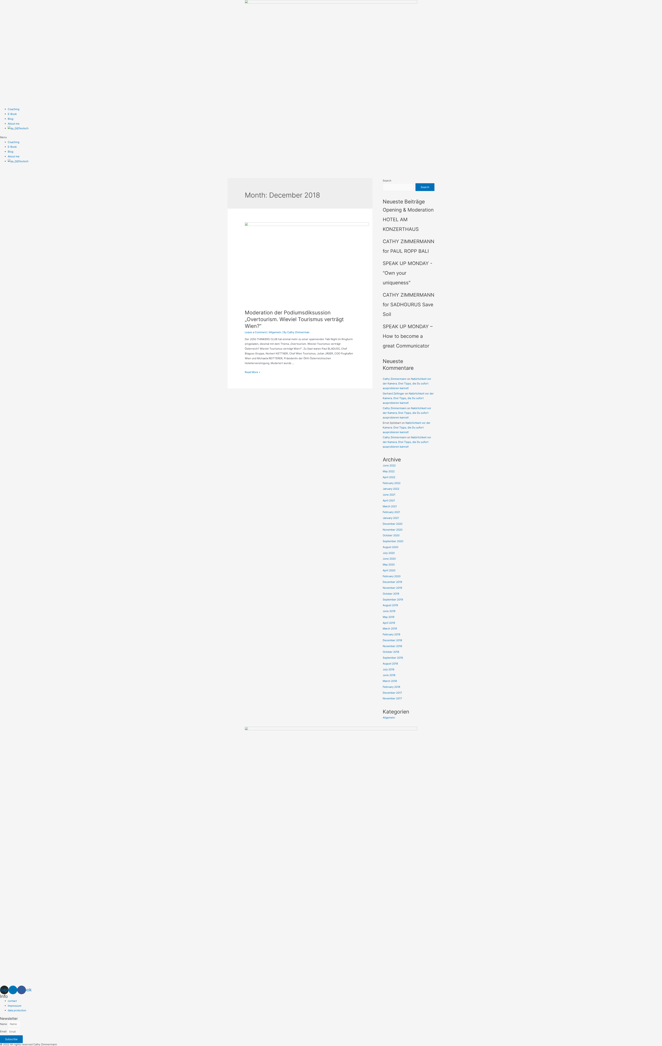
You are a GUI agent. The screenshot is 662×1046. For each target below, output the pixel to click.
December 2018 (392, 640)
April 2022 (389, 477)
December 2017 (392, 692)
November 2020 (392, 529)
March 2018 (390, 681)
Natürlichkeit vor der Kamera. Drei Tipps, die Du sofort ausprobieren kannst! (407, 383)
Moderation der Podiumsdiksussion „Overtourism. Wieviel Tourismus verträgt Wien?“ (294, 319)
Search (387, 180)
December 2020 (392, 523)
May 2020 (389, 564)
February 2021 (391, 512)
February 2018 (391, 686)
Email (3, 1031)
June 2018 (389, 675)
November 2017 (392, 698)
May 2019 (388, 617)
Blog (10, 118)
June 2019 (389, 611)
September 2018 (393, 657)
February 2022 (391, 483)
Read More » (252, 372)
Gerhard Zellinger (393, 393)
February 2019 (391, 634)
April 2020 (389, 570)
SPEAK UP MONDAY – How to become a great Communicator (408, 336)
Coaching (13, 109)
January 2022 (391, 488)
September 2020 (393, 541)
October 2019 (391, 593)
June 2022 (389, 465)
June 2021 (389, 494)
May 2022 (389, 471)
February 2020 (391, 576)
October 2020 (391, 535)
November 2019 (392, 587)
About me (13, 123)
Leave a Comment (256, 332)
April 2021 (389, 500)
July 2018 (388, 669)
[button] (331, 137)
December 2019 (392, 582)
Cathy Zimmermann (395, 378)
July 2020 (389, 553)
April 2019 (389, 622)
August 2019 (390, 605)
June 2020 (389, 558)
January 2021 (391, 518)
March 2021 (390, 506)
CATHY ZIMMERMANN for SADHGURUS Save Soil (408, 304)
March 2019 (390, 628)
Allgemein (275, 332)
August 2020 (390, 547)
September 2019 (393, 599)
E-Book (12, 114)
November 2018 (392, 646)
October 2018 (391, 651)
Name (4, 1024)
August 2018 (390, 663)
